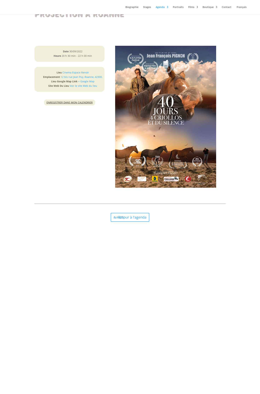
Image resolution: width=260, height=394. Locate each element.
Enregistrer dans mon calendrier (70, 102)
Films (191, 7)
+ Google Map (86, 81)
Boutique (208, 7)
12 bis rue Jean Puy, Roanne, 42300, (81, 77)
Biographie (131, 7)
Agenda (160, 7)
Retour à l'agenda (132, 217)
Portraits (178, 7)
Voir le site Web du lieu (83, 85)
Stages (147, 7)
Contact (226, 7)
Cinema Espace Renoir (75, 72)
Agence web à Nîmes (134, 367)
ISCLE (151, 367)
